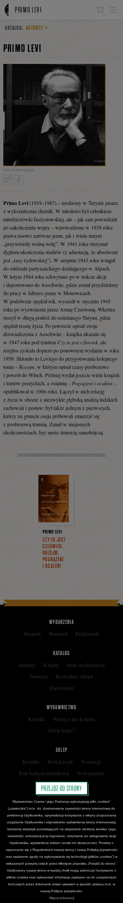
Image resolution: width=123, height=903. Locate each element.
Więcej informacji (61, 898)
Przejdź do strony (61, 788)
